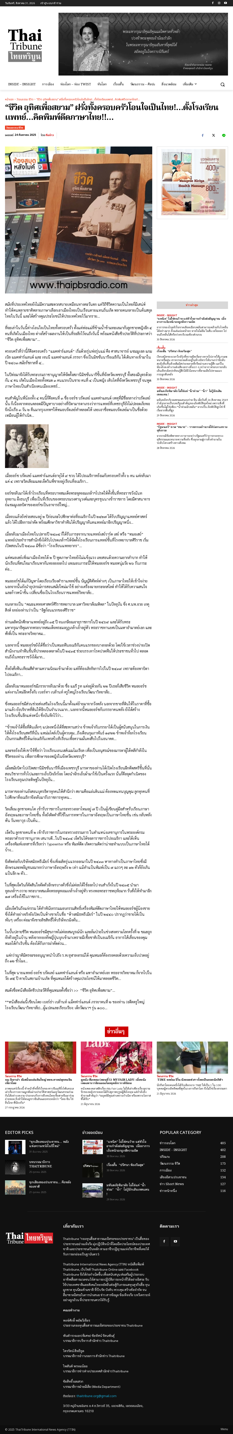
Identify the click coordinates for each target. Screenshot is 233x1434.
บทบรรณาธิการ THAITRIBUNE (40, 1164)
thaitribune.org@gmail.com (96, 1396)
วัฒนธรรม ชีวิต (25, 99)
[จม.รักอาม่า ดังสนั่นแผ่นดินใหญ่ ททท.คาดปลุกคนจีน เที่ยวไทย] (40, 1058)
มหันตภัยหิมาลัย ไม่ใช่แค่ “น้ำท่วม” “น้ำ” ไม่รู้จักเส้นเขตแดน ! (189, 393)
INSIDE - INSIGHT (167, 315)
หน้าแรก (9, 99)
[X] (213, 135)
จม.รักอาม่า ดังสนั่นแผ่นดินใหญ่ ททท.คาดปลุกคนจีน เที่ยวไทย (38, 1081)
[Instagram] (219, 3)
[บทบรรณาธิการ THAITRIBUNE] (15, 1167)
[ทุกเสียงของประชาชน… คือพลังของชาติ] (15, 1187)
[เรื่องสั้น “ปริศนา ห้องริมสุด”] (92, 1170)
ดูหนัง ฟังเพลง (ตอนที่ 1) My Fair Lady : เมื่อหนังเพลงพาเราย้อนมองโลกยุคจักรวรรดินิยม (113, 1081)
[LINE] (223, 135)
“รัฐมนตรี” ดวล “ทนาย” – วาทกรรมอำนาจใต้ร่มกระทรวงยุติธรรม (192, 429)
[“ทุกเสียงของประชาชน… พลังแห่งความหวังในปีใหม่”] (15, 1147)
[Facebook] (212, 3)
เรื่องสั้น (161, 347)
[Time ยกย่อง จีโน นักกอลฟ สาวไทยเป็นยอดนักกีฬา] (192, 1058)
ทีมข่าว (50, 135)
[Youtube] (225, 3)
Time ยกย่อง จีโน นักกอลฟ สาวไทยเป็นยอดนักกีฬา (190, 1079)
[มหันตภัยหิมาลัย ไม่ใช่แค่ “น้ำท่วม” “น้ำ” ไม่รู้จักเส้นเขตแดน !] (92, 1190)
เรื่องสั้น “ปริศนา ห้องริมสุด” (174, 351)
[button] (222, 84)
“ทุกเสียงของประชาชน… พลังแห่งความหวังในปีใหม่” (49, 1144)
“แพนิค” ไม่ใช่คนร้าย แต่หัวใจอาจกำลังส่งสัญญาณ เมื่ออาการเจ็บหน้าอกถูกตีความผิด (191, 320)
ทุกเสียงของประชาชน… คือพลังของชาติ (50, 1184)
